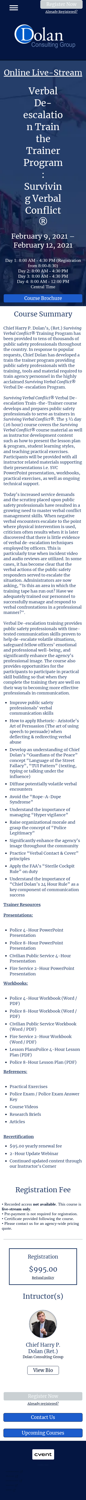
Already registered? (43, 1404)
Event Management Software (12, 1471)
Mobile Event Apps (10, 1475)
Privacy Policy (9, 1489)
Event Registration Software (12, 1480)
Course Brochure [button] (43, 298)
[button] (12, 7)
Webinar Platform (10, 1485)
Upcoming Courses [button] (43, 1433)
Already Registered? (61, 12)
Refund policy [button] (43, 1278)
